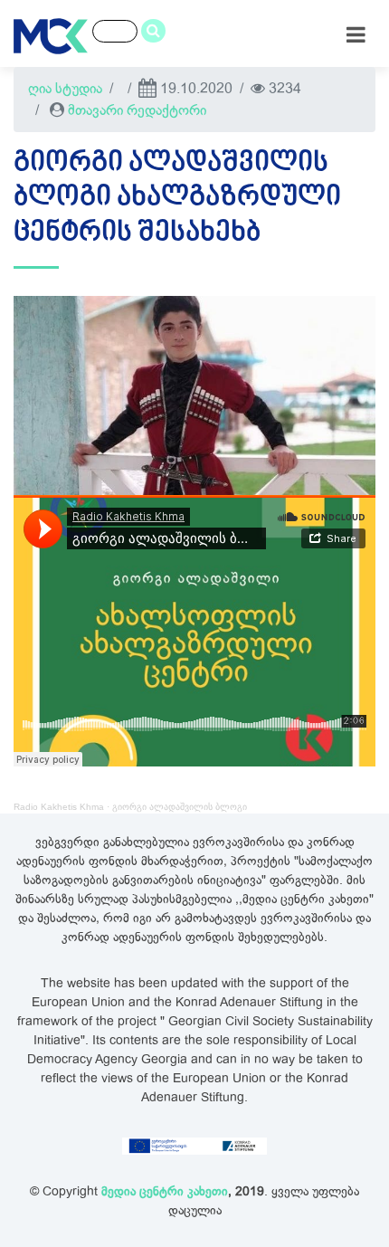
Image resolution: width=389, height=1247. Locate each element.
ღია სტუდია (65, 89)
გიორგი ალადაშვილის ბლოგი (179, 807)
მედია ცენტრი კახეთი (164, 1191)
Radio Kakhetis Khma (59, 807)
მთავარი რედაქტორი (137, 110)
